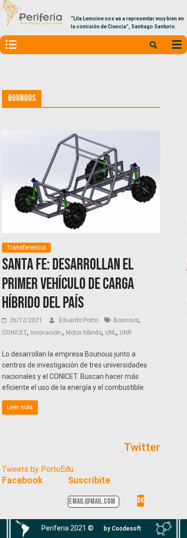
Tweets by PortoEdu (37, 469)
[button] (122, 529)
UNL (110, 332)
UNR (126, 332)
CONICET (14, 332)
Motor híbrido (84, 332)
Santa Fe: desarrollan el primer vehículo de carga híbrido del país (68, 284)
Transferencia (26, 247)
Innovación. (46, 332)
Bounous (126, 320)
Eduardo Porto (79, 320)
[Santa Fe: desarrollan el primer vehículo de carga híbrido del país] (81, 136)
